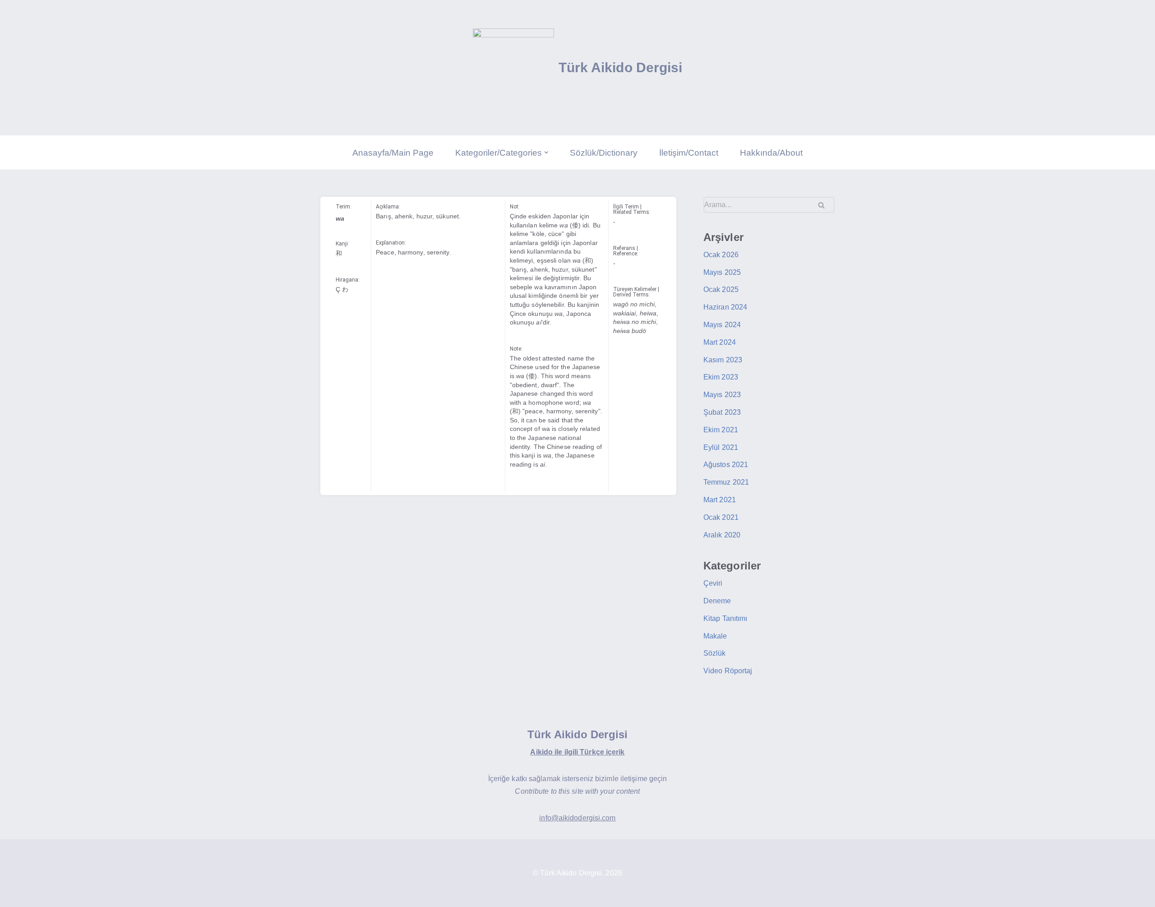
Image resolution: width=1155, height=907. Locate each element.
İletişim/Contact (688, 152)
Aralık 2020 (721, 535)
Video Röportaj (727, 671)
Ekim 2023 (720, 377)
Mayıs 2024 (722, 325)
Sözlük (714, 653)
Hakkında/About (771, 152)
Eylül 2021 (720, 447)
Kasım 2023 (722, 360)
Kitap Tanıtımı (725, 618)
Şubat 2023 (722, 412)
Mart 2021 (719, 500)
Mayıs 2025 (722, 272)
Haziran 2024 (725, 307)
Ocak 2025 (721, 289)
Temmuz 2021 (726, 482)
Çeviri (713, 583)
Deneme (717, 601)
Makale (715, 636)
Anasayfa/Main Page (393, 152)
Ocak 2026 (721, 255)
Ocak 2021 (721, 517)
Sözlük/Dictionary (604, 152)
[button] (546, 152)
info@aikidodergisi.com (577, 818)
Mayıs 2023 (722, 394)
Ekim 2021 (720, 430)
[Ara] (824, 205)
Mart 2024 (719, 342)
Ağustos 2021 (725, 464)
